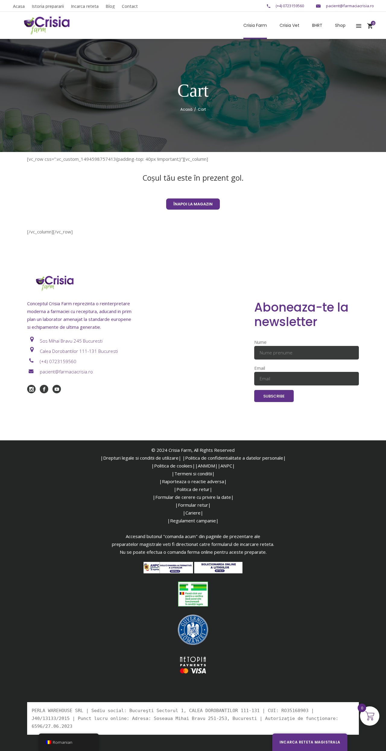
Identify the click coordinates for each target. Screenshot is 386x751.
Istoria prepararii (48, 6)
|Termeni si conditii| (193, 474)
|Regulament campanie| (193, 521)
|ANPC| (226, 466)
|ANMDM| (206, 466)
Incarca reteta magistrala (310, 742)
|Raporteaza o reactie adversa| (193, 481)
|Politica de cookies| (173, 466)
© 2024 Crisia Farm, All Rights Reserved (193, 450)
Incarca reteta (85, 6)
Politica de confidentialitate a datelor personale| (235, 458)
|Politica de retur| (193, 489)
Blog (110, 6)
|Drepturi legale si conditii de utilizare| (140, 458)
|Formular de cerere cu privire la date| (193, 497)
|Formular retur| (193, 505)
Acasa (19, 6)
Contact (130, 6)
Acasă (186, 109)
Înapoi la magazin (193, 204)
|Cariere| (193, 513)
